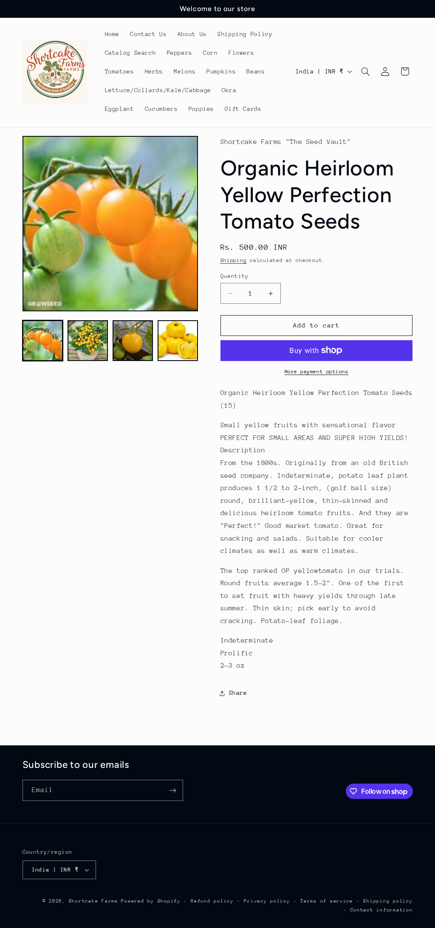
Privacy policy (267, 901)
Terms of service (326, 901)
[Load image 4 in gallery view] (178, 340)
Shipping (233, 260)
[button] (365, 71)
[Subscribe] (172, 790)
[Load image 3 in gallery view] (133, 340)
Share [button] (238, 692)
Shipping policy (387, 901)
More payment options (317, 372)
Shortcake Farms (93, 901)
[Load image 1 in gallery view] (43, 340)
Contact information (381, 910)
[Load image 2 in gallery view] (88, 340)
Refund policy (212, 901)
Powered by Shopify (150, 901)
